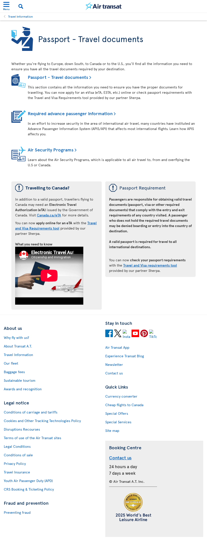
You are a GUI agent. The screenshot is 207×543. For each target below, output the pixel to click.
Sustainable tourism (19, 380)
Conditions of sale (18, 455)
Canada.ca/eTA (49, 215)
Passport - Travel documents (58, 77)
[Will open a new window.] (109, 334)
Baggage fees (14, 371)
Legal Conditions (17, 446)
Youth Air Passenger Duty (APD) (28, 480)
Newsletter (114, 364)
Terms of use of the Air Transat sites (32, 437)
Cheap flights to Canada (124, 404)
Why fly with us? (16, 337)
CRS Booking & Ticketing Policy (29, 489)
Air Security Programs (50, 149)
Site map (112, 430)
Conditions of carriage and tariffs (30, 412)
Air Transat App (117, 347)
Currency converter (121, 396)
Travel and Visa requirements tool (150, 265)
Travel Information (20, 16)
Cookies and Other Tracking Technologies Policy (42, 420)
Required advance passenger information (70, 113)
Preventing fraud (17, 512)
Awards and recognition (23, 389)
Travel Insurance (17, 472)
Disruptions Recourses (22, 429)
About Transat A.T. (18, 346)
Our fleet (11, 363)
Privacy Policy (15, 463)
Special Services (118, 422)
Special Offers (116, 413)
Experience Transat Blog (124, 356)
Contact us (114, 373)
